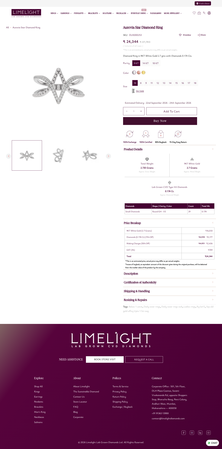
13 (164, 83)
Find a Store (204, 3)
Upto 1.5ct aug (141, 311)
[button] (199, 13)
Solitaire (38, 422)
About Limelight (81, 386)
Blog (75, 411)
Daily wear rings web (171, 306)
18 (195, 83)
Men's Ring (39, 411)
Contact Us (79, 396)
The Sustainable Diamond (86, 391)
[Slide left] (8, 156)
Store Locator (80, 401)
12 (158, 83)
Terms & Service (120, 386)
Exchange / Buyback (122, 406)
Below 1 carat (135, 306)
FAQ (75, 406)
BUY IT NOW (160, 121)
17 (189, 83)
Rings (37, 391)
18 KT (156, 63)
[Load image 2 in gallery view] (58, 155)
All (7, 27)
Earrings (38, 396)
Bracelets (38, 406)
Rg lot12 (201, 306)
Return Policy (119, 396)
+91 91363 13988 (160, 413)
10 (135, 83)
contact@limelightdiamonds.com (168, 418)
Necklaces (39, 417)
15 (176, 83)
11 (152, 83)
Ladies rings (189, 306)
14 (170, 83)
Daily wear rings (152, 306)
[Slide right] (108, 156)
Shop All (38, 386)
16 (183, 83)
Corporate (78, 417)
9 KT (136, 63)
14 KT (146, 63)
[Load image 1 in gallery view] (27, 155)
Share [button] (203, 34)
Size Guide (140, 91)
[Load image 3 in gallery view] (90, 155)
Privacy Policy (119, 391)
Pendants (38, 401)
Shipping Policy (120, 401)
